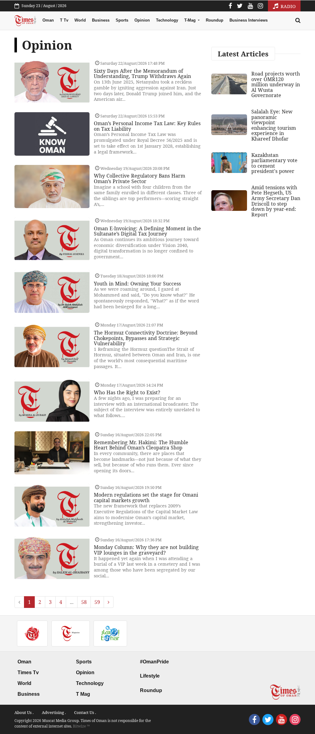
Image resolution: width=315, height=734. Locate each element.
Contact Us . (85, 712)
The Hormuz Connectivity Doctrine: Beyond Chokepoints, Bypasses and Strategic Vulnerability (145, 338)
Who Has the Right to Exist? (127, 392)
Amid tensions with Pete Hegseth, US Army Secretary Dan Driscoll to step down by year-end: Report (275, 201)
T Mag (83, 694)
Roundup (214, 20)
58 (84, 602)
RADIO (287, 6)
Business (101, 20)
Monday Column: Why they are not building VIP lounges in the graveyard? (146, 550)
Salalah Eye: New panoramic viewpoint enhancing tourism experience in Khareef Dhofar (273, 125)
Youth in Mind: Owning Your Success (137, 283)
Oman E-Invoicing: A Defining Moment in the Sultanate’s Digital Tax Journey (147, 231)
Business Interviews (248, 20)
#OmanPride (154, 661)
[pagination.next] (109, 602)
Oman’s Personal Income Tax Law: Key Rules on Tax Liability (147, 126)
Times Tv (28, 672)
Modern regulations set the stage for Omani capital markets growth (146, 497)
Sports (122, 20)
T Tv (64, 20)
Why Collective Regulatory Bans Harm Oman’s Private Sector (139, 178)
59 (97, 602)
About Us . (24, 712)
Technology (167, 20)
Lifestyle (150, 676)
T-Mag (190, 20)
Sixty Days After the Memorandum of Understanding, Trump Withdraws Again (142, 74)
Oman (48, 20)
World (80, 20)
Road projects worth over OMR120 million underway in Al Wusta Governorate (275, 84)
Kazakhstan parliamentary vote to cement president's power (274, 163)
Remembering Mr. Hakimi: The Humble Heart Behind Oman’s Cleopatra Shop (141, 445)
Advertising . (54, 712)
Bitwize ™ (81, 726)
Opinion (142, 20)
